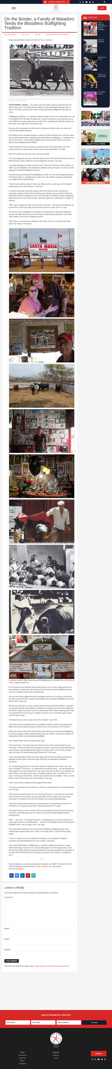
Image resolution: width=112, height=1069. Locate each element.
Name (7, 928)
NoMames (56, 1055)
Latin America (22, 1055)
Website (7, 950)
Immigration (56, 1052)
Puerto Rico (22, 1058)
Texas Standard (64, 34)
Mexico (22, 1061)
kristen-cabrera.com (44, 866)
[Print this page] (33, 877)
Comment (8, 897)
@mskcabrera (18, 869)
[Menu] (14, 8)
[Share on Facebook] (11, 877)
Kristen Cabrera (11, 34)
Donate (102, 8)
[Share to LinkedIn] (22, 877)
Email (7, 939)
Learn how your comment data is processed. (52, 966)
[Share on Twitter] (17, 877)
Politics (22, 1052)
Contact (56, 1058)
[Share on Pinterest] (28, 877)
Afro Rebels (22, 1063)
